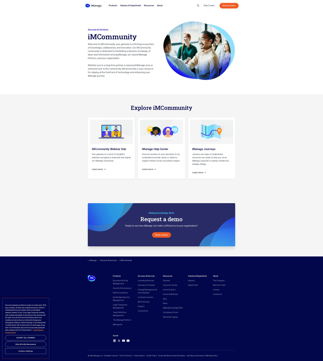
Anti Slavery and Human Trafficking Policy (201, 356)
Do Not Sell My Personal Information (171, 356)
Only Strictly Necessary (25, 344)
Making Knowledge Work (173, 308)
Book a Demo (229, 5)
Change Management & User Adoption (147, 291)
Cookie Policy (151, 356)
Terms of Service (125, 356)
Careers (216, 290)
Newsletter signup (170, 317)
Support (141, 306)
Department (193, 285)
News (165, 303)
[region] (25, 328)
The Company (219, 281)
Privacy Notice (139, 356)
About (160, 5)
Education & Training (146, 285)
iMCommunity (143, 302)
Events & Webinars (170, 294)
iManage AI (117, 324)
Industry (191, 281)
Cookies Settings (25, 351)
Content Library (169, 290)
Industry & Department (130, 5)
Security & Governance (122, 288)
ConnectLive (143, 311)
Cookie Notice (38, 330)
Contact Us (217, 294)
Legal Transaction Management (120, 306)
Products (113, 5)
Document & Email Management (120, 282)
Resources (149, 5)
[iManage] (93, 5)
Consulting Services (146, 281)
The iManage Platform (122, 320)
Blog (165, 299)
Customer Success (145, 297)
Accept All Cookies (26, 338)
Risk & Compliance (120, 293)
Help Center (209, 5)
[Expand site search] (198, 6)
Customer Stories (170, 285)
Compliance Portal (170, 312)
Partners (166, 281)
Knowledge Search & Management (121, 298)
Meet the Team (219, 285)
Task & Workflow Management (119, 313)
